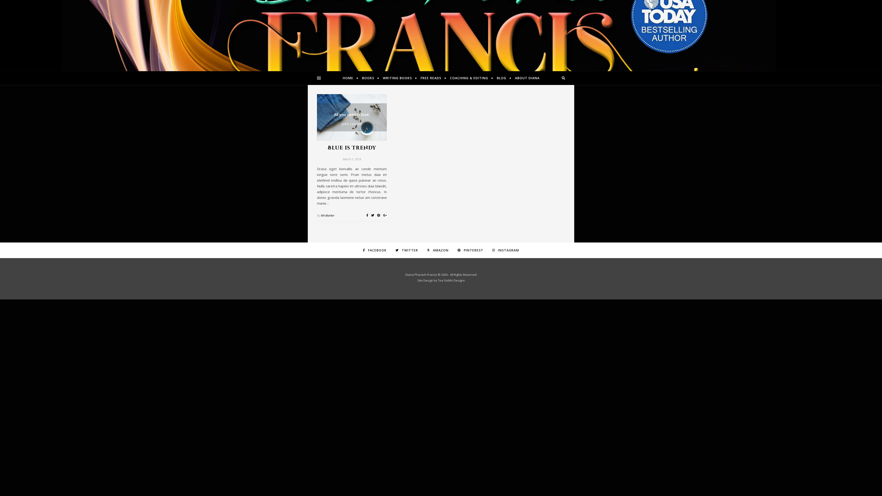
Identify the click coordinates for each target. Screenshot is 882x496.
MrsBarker (327, 215)
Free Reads (431, 78)
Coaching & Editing (469, 78)
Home (348, 78)
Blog (501, 78)
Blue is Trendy (352, 148)
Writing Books (397, 78)
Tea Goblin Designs (451, 280)
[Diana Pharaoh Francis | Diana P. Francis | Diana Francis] (441, 35)
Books (368, 78)
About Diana (527, 78)
